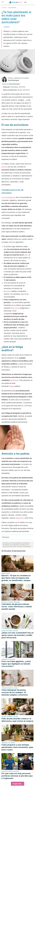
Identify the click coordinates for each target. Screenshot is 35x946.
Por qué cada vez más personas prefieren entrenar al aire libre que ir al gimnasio (17, 775)
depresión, (20, 518)
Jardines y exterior (8, 659)
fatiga (11, 386)
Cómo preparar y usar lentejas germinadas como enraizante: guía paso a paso (17, 747)
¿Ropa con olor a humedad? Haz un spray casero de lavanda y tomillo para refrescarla (17, 635)
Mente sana (5, 573)
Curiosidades (12, 7)
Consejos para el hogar (9, 630)
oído (26, 255)
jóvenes (4, 167)
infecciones (15, 308)
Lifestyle (4, 7)
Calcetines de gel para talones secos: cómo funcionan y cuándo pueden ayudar (16, 606)
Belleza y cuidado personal (10, 602)
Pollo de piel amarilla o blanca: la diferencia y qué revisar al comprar (17, 719)
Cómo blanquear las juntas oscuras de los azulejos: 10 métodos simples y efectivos (14, 692)
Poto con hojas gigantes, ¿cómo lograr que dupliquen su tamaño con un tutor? (16, 663)
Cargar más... (18, 784)
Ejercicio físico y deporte (10, 771)
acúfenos (14, 380)
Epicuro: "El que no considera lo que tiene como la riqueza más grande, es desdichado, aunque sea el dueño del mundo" (16, 578)
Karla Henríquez (13, 80)
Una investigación (8, 197)
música (8, 291)
